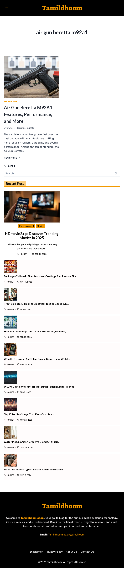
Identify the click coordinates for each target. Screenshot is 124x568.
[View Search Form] (117, 8)
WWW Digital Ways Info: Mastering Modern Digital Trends (39, 386)
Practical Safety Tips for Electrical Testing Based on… (36, 303)
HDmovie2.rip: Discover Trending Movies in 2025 (31, 235)
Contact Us (87, 551)
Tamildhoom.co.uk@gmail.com (66, 534)
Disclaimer (36, 551)
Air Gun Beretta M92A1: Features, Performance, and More (29, 114)
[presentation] (31, 77)
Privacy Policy (54, 551)
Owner (10, 128)
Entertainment (26, 226)
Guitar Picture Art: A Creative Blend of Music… (32, 441)
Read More (12, 158)
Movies (40, 226)
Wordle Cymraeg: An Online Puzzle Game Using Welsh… (37, 358)
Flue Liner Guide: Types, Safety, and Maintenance (33, 469)
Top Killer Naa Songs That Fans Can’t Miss (29, 414)
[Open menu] (7, 8)
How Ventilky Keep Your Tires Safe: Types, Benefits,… (36, 331)
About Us (72, 551)
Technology (10, 101)
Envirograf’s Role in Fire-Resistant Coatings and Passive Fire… (41, 276)
